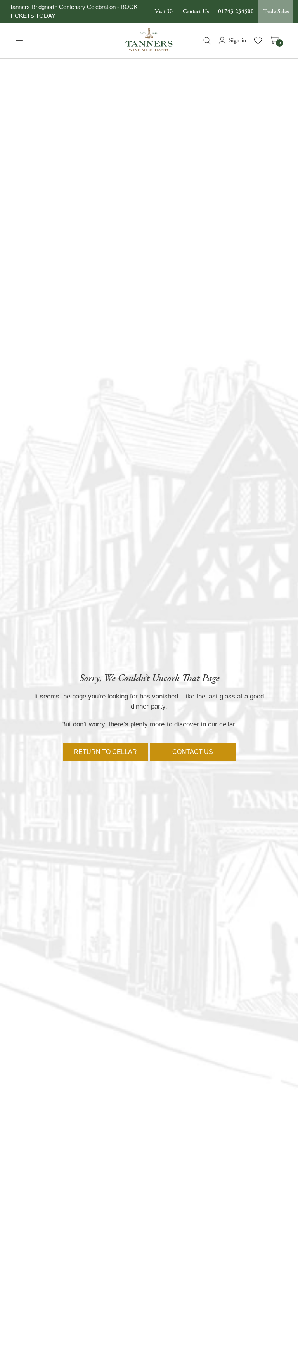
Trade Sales (276, 11)
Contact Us (196, 11)
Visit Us (164, 11)
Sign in (237, 40)
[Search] (207, 40)
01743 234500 (236, 11)
